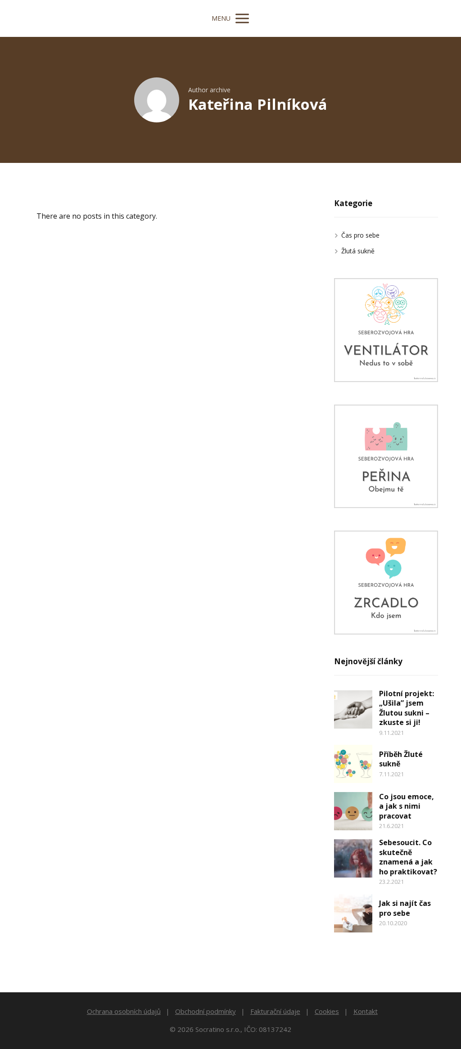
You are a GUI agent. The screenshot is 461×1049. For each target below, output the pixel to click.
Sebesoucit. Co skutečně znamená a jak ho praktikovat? (408, 857)
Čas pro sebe (360, 235)
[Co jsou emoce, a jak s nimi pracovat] (353, 811)
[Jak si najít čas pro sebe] (353, 913)
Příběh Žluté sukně (401, 759)
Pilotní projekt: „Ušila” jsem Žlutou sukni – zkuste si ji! (406, 708)
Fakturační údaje (275, 1011)
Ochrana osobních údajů (124, 1011)
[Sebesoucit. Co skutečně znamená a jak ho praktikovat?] (353, 858)
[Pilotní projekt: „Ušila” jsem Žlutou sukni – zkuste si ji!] (353, 709)
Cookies (327, 1011)
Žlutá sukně (358, 251)
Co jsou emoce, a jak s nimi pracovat (406, 806)
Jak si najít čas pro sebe (405, 908)
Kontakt (365, 1011)
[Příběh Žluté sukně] (353, 764)
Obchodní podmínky (205, 1011)
